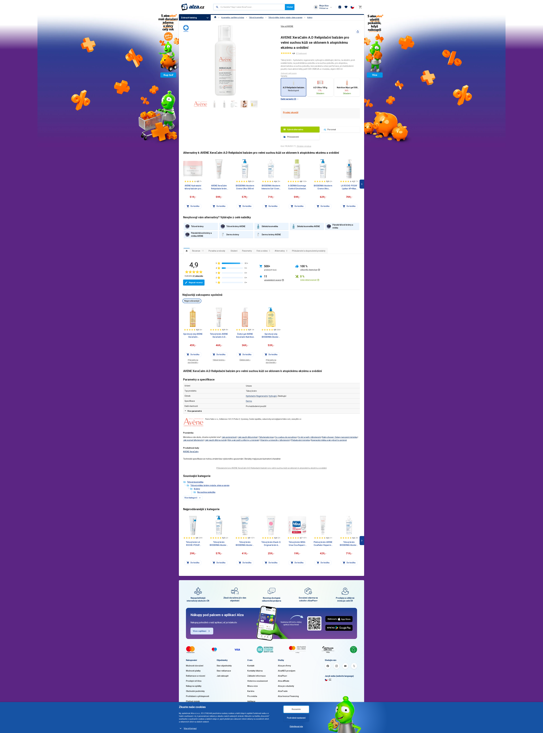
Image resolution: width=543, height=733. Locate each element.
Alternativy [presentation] (281, 251)
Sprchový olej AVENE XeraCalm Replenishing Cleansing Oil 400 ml (192, 336)
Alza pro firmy (284, 666)
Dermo (249, 401)
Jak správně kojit (229, 437)
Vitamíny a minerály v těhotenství (275, 440)
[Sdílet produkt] (357, 31)
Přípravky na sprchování (193, 361)
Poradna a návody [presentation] (217, 251)
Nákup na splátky (193, 686)
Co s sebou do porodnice (286, 437)
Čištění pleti (245, 360)
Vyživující (273, 396)
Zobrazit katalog (189, 18)
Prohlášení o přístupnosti (197, 696)
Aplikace (251, 701)
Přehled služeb (193, 701)
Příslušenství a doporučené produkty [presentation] (308, 251)
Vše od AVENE (287, 26)
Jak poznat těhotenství (193, 440)
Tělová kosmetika (256, 17)
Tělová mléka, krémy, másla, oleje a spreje (285, 17)
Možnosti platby (193, 671)
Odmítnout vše (296, 726)
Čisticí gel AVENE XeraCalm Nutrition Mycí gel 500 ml (245, 336)
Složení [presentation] (234, 251)
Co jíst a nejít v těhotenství (309, 437)
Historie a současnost (257, 681)
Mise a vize (252, 686)
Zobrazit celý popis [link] (289, 73)
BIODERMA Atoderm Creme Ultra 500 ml (245, 187)
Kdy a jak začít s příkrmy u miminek (243, 440)
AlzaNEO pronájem (286, 671)
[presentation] (187, 251)
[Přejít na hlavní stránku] (192, 7)
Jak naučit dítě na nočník (216, 440)
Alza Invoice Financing (288, 696)
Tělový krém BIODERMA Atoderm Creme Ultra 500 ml (219, 544)
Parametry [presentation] (247, 251)
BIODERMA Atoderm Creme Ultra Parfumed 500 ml (323, 187)
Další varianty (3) (288, 99)
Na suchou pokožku (206, 492)
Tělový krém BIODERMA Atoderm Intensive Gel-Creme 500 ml (349, 544)
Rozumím (296, 709)
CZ (330, 679)
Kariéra (250, 691)
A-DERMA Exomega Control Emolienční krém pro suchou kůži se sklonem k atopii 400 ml (297, 187)
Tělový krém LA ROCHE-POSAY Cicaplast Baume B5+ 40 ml (193, 544)
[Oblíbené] (346, 7)
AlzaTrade (282, 691)
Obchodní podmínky (195, 691)
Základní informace (256, 676)
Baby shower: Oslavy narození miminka (339, 437)
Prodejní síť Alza (193, 681)
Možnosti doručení (194, 666)
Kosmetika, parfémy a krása (232, 17)
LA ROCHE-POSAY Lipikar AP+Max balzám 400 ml (349, 187)
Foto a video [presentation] (263, 251)
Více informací (190, 728)
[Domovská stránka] (215, 17)
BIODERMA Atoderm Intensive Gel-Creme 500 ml (270, 187)
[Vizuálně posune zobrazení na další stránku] (362, 184)
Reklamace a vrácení (195, 676)
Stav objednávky (224, 666)
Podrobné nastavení (296, 718)
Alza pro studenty (286, 686)
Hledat (290, 7)
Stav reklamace (224, 671)
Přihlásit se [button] (323, 8)
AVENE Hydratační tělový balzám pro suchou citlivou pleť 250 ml (193, 187)
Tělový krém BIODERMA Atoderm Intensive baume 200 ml (244, 544)
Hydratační (251, 396)
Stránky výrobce (304, 146)
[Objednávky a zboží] (339, 7)
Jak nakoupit (222, 676)
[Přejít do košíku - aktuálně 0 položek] (360, 7)
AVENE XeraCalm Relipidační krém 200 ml (219, 187)
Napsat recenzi (196, 282)
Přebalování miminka (300, 440)
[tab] (187, 251)
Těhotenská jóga (266, 437)
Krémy (309, 17)
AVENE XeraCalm (191, 451)
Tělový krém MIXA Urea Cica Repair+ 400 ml (297, 544)
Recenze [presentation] (198, 251)
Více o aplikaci (199, 631)
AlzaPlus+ (282, 676)
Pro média (252, 696)
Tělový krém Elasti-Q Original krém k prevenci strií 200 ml (271, 544)
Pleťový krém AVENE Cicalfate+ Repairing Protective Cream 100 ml (323, 544)
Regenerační (262, 396)
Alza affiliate (283, 681)
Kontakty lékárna (255, 671)
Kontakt (250, 666)
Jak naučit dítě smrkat (248, 437)
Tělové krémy (219, 360)
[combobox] (249, 7)
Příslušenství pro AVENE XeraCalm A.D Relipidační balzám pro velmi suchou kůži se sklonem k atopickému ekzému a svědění (271, 468)
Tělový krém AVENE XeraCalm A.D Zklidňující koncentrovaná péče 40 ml (219, 336)
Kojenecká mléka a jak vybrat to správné (329, 440)
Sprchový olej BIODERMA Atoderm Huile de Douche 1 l (271, 336)
